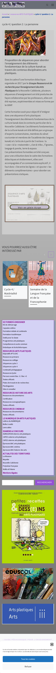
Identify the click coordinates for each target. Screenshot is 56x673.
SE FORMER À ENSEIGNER (14, 322)
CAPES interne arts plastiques (14, 440)
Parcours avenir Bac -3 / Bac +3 (15, 376)
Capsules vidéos (9, 328)
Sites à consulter (9, 389)
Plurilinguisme (8, 386)
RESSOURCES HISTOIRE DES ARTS (17, 393)
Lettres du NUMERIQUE (11, 421)
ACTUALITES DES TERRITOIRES (16, 453)
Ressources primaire (11, 357)
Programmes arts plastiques (14, 341)
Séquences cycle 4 (10, 367)
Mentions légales (10, 473)
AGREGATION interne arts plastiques (17, 434)
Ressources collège (10, 360)
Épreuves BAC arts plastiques (14, 444)
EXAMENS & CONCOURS (13, 431)
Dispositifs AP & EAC (10, 354)
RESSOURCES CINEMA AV (13, 409)
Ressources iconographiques (14, 402)
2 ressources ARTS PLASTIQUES (21, 14)
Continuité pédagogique (12, 370)
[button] (52, 644)
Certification (7, 399)
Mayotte (6, 459)
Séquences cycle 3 (10, 363)
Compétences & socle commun (15, 344)
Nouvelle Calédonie (10, 463)
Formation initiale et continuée (15, 331)
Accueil (4, 14)
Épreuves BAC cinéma (11, 447)
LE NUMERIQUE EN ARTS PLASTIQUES (19, 418)
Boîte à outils (8, 424)
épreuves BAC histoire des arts (15, 450)
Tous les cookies (28, 659)
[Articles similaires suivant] (51, 254)
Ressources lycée (9, 373)
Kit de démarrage (10, 325)
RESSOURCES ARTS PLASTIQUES (17, 351)
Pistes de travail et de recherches (16, 383)
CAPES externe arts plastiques (14, 437)
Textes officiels (8, 379)
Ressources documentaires (13, 396)
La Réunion (7, 456)
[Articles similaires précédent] (45, 254)
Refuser (28, 666)
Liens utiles (7, 427)
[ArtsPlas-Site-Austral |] (13, 4)
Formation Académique (12, 334)
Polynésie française (10, 466)
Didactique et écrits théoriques (15, 347)
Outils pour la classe (10, 338)
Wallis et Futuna (9, 469)
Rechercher (44, 482)
